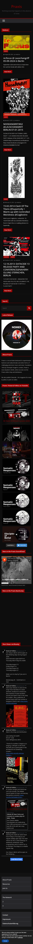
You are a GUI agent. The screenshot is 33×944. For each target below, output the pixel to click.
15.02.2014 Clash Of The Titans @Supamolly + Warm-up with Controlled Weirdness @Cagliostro (16, 210)
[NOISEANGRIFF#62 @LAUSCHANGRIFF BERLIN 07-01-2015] (16, 97)
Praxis (16, 6)
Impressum (7, 919)
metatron (17, 54)
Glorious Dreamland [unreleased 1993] (17, 585)
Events (5, 51)
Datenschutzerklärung (10, 923)
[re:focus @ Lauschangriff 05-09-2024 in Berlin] (16, 42)
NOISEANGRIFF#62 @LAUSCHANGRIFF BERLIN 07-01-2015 (13, 126)
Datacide (6, 257)
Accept (5, 941)
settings (20, 937)
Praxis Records (4, 585)
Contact (5, 915)
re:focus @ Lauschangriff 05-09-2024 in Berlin (16, 59)
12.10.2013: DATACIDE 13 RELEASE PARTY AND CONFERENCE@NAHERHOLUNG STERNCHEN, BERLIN (16, 269)
